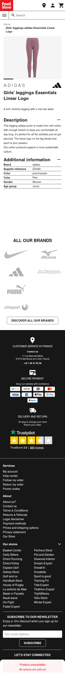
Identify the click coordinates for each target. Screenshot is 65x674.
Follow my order (13, 480)
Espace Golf (11, 567)
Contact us (32, 351)
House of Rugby (13, 585)
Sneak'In (39, 567)
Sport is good (42, 576)
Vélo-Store (40, 598)
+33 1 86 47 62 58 (33, 363)
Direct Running (12, 559)
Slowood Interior (44, 559)
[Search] (13, 15)
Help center (10, 476)
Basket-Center (12, 550)
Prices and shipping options (20, 528)
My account (10, 471)
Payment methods (14, 523)
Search (20, 15)
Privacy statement (14, 532)
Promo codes (11, 489)
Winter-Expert (42, 602)
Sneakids (40, 572)
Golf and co (10, 576)
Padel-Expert (11, 606)
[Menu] (4, 15)
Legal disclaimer (13, 519)
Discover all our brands (32, 320)
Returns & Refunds (15, 515)
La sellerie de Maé (15, 589)
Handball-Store (12, 580)
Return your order (32, 424)
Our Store (9, 536)
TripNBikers (41, 593)
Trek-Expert (41, 585)
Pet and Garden (44, 554)
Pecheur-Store (43, 550)
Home (7, 24)
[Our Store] (44, 5)
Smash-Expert (43, 563)
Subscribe (32, 643)
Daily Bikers (10, 554)
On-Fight (8, 602)
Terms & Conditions (15, 510)
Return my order (13, 484)
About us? (9, 502)
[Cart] (61, 5)
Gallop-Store (11, 572)
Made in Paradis (13, 593)
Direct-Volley (11, 563)
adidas (15, 85)
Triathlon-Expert (44, 589)
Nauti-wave (10, 598)
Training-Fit (41, 580)
